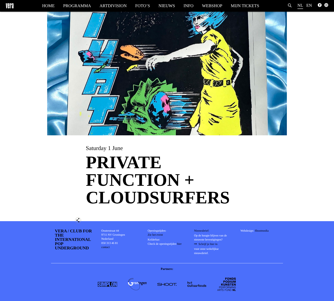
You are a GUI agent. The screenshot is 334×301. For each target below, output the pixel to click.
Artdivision (113, 5)
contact (105, 247)
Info (188, 5)
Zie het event (155, 234)
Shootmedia (262, 230)
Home (48, 5)
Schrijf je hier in (208, 244)
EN (309, 5)
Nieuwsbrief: (201, 230)
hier (179, 244)
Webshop (212, 5)
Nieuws (166, 5)
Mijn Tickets (245, 5)
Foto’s (142, 5)
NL (300, 5)
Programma (77, 5)
